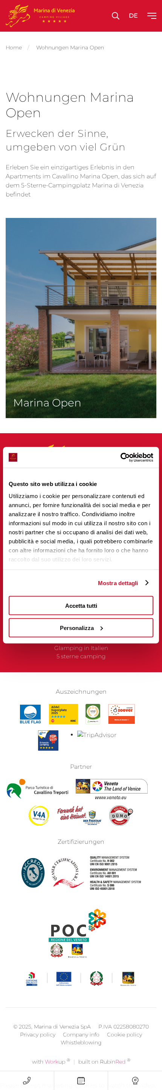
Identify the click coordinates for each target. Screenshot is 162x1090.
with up (51, 1061)
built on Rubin (104, 1061)
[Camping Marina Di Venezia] (93, 714)
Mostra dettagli (118, 582)
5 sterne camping (81, 656)
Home (14, 47)
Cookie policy (124, 1034)
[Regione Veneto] (112, 789)
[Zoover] (121, 714)
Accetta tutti (81, 605)
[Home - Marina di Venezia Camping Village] (40, 16)
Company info (81, 1034)
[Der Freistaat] (79, 815)
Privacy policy (37, 1034)
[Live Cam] (135, 1080)
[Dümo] (121, 815)
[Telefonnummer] (27, 1080)
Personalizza (77, 627)
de (133, 15)
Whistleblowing (81, 1042)
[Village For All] (39, 815)
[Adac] (63, 714)
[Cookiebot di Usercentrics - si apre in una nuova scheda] (120, 457)
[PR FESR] (81, 978)
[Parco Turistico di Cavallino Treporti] (37, 789)
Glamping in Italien (81, 648)
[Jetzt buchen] (81, 1080)
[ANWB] (48, 740)
